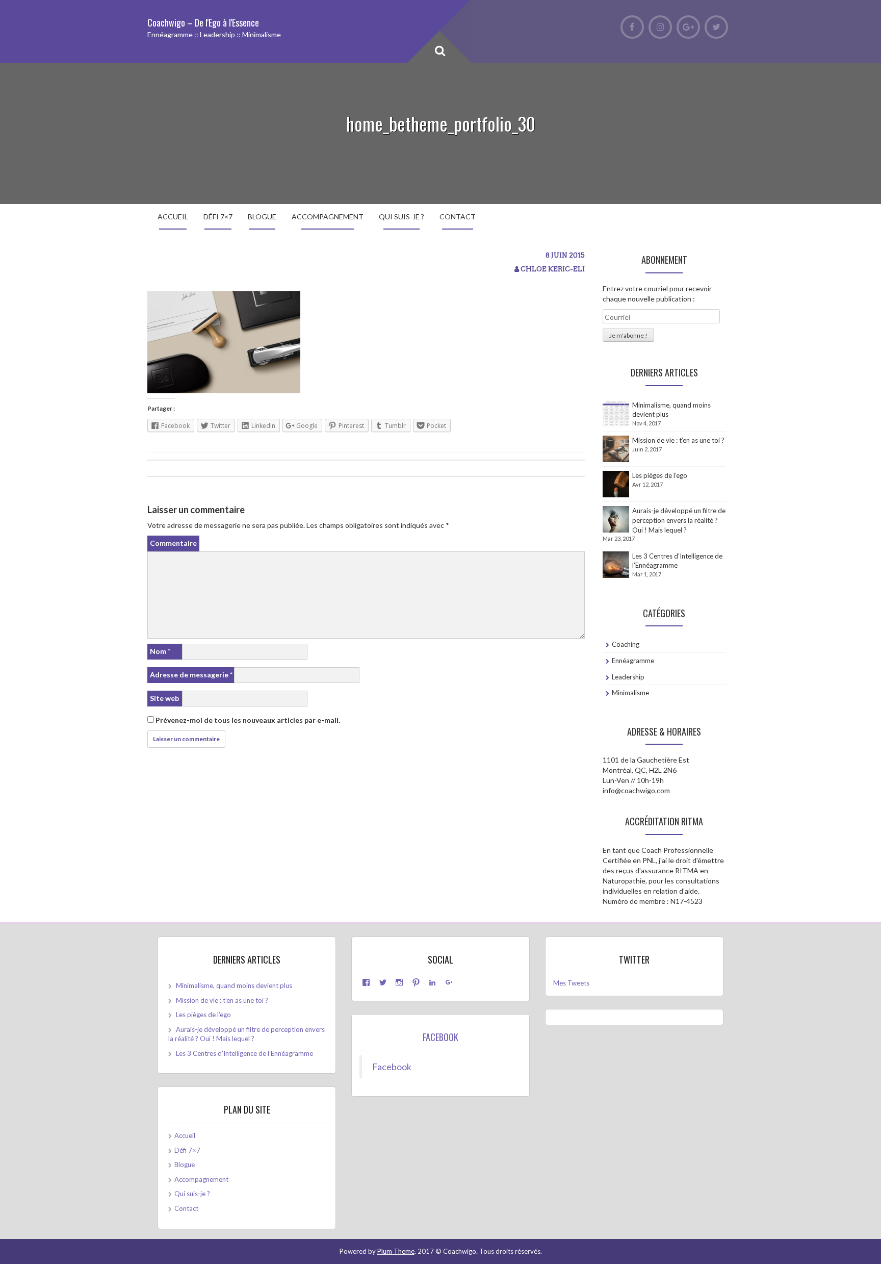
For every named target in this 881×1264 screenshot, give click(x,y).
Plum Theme (395, 1251)
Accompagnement (328, 216)
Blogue (262, 216)
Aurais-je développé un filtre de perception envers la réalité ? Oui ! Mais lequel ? (678, 520)
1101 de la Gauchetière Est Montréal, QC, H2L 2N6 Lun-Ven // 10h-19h (646, 770)
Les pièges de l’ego (659, 475)
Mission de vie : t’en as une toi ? (678, 440)
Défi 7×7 (217, 216)
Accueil (173, 216)
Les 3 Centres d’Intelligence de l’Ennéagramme (244, 1053)
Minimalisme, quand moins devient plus (234, 985)
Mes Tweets (571, 983)
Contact (457, 216)
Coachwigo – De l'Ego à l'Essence (203, 22)
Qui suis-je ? (401, 216)
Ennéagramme (633, 660)
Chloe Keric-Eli (553, 269)
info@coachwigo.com (636, 790)
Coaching (625, 644)
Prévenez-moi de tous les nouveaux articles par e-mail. (248, 720)
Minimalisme (630, 693)
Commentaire (173, 543)
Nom (160, 651)
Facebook (440, 1037)
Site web (164, 698)
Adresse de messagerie (191, 674)
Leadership (628, 677)
